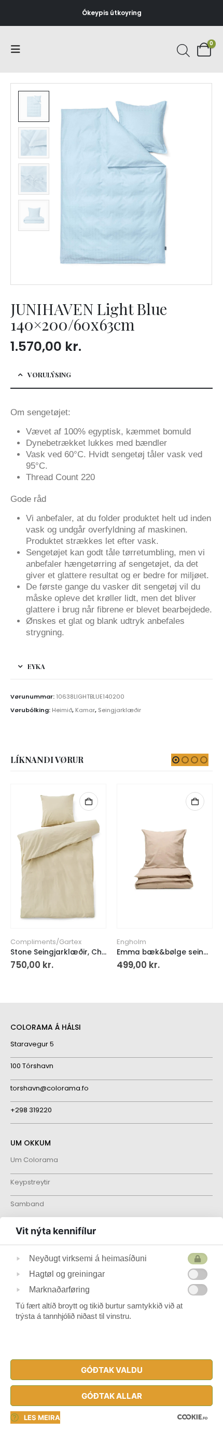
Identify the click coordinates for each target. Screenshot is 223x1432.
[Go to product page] (58, 856)
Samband (27, 1204)
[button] (18, 49)
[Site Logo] (49, 49)
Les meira (42, 1417)
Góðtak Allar (111, 1396)
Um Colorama (34, 1160)
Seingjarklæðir (119, 710)
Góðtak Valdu (112, 1370)
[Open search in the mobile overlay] (182, 49)
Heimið (62, 710)
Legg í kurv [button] (88, 801)
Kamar (85, 710)
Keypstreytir (30, 1182)
